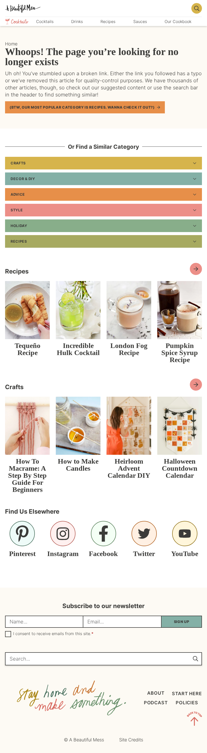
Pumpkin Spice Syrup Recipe (179, 353)
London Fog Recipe (128, 349)
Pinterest (22, 553)
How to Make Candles (78, 464)
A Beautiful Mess (96, 8)
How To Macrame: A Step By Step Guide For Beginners (27, 475)
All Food (196, 269)
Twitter (144, 553)
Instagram (63, 553)
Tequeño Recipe (27, 349)
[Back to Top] (194, 720)
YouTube (184, 553)
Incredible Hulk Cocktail (78, 349)
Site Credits (131, 739)
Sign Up (181, 621)
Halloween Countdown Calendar (179, 468)
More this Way (196, 385)
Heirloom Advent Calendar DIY (129, 468)
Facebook (103, 553)
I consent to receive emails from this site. (53, 634)
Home (11, 43)
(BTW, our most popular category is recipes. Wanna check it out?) (82, 107)
